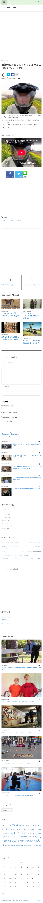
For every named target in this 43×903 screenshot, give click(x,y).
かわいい (17, 825)
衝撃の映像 (4, 528)
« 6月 (3, 893)
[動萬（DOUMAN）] (15, 2)
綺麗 (9, 845)
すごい (25, 825)
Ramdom (15, 434)
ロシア (12, 837)
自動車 (13, 845)
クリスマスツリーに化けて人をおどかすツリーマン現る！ (32, 315)
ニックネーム (6, 386)
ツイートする (19, 174)
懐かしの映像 (5, 523)
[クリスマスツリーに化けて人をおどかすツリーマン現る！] (32, 304)
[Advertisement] (21, 34)
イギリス (14, 829)
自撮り (12, 220)
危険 (5, 841)
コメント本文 (5, 365)
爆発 (35, 841)
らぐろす (4, 616)
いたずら (8, 825)
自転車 (18, 845)
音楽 (35, 846)
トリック (10, 833)
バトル (7, 837)
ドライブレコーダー (29, 833)
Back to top (39, 900)
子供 (14, 841)
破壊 (6, 845)
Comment (5, 434)
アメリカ (6, 829)
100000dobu (4, 619)
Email (4, 394)
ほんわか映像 (5, 514)
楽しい (32, 841)
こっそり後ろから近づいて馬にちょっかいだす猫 (10, 314)
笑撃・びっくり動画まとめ (8, 617)
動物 (35, 836)
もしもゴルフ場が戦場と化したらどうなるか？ (32, 342)
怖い (24, 841)
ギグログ (4, 621)
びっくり (31, 825)
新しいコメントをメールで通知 (10, 412)
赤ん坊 (26, 845)
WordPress (26, 900)
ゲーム (19, 829)
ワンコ (18, 837)
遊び (31, 845)
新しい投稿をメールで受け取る (10, 417)
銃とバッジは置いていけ (7, 623)
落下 (21, 845)
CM (3, 825)
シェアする (10, 174)
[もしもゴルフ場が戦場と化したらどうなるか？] (32, 329)
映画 (27, 841)
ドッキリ (18, 833)
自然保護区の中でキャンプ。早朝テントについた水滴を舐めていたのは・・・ (19, 558)
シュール (5, 220)
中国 (22, 837)
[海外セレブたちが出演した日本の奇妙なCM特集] (11, 327)
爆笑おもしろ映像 (6, 60)
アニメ (37, 825)
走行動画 (20, 220)
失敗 (10, 841)
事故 (26, 836)
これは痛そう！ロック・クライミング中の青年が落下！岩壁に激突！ (17, 551)
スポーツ (32, 829)
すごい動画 (4, 509)
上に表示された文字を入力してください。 (11, 405)
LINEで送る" (25, 174)
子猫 (17, 841)
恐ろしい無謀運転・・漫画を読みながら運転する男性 (14, 555)
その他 (3, 512)
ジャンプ (25, 829)
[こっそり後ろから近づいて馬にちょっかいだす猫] (11, 304)
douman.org (7, 900)
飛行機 (39, 845)
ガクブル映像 (5, 517)
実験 (21, 841)
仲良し (30, 837)
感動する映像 (5, 520)
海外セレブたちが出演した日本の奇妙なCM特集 (10, 338)
